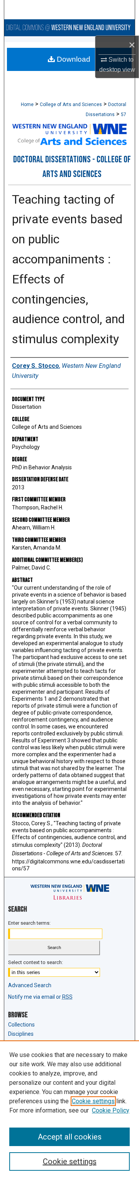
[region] (69, 1110)
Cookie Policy (110, 1110)
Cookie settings (93, 1101)
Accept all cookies (70, 1136)
